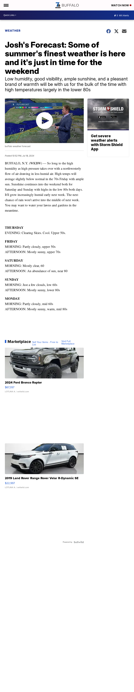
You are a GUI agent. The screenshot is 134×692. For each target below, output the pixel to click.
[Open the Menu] (6, 5)
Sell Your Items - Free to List (45, 343)
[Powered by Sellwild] (79, 542)
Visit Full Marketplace (68, 342)
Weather (13, 30)
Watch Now (120, 5)
